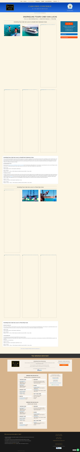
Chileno (11, 176)
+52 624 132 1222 (55, 378)
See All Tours (63, 34)
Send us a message (56, 384)
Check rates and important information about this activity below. (30, 348)
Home (21, 1)
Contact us (14, 443)
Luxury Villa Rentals (48, 1)
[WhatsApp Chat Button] (78, 450)
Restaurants (38, 1)
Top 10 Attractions (64, 37)
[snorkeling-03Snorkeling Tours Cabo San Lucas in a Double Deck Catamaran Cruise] (30, 89)
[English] (59, 2)
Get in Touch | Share (70, 10)
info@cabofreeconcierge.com (59, 440)
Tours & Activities (31, 1)
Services (25, 1)
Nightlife (42, 1)
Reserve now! (69, 29)
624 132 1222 (55, 381)
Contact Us (55, 1)
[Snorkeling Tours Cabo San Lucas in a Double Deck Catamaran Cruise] (48, 24)
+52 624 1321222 (58, 435)
